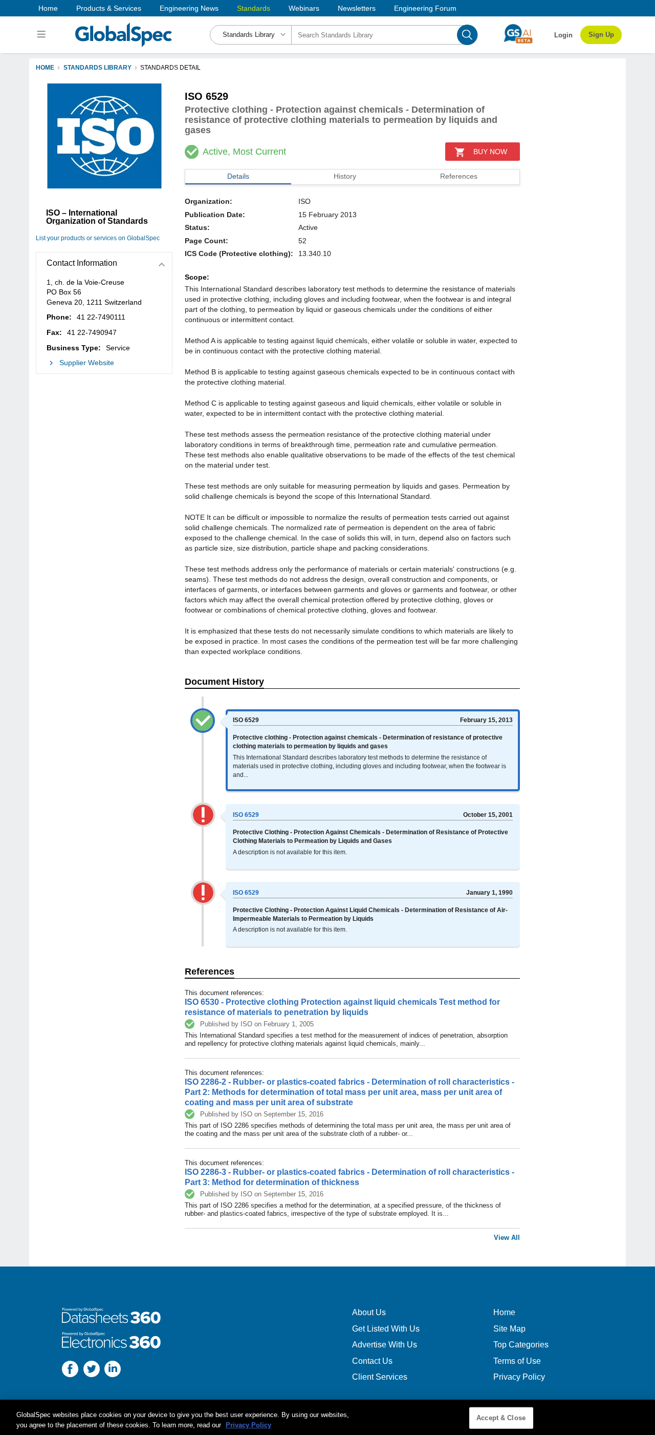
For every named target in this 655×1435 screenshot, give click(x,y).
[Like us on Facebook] (70, 1370)
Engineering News (189, 8)
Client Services (379, 1377)
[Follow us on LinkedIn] (112, 1370)
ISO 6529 (246, 814)
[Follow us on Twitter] (91, 1370)
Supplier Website (86, 362)
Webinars (304, 8)
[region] (327, 1417)
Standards (253, 8)
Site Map (509, 1328)
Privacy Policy (519, 1377)
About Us (369, 1312)
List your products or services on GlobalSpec (98, 238)
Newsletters (357, 8)
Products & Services (108, 8)
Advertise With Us (384, 1344)
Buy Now (490, 151)
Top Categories (521, 1344)
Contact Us (372, 1361)
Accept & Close (501, 1418)
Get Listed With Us (386, 1328)
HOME (45, 67)
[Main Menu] (43, 35)
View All (507, 1237)
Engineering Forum (425, 8)
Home (48, 8)
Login (563, 35)
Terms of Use (517, 1361)
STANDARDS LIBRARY (97, 67)
